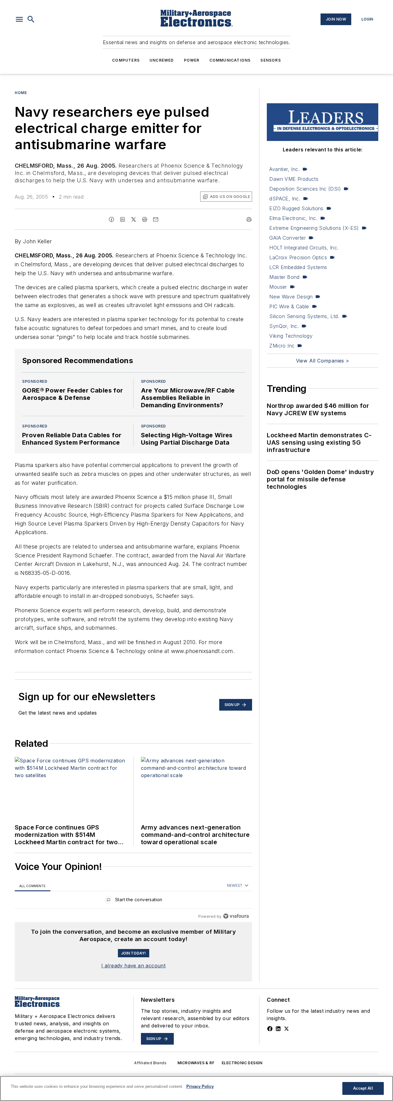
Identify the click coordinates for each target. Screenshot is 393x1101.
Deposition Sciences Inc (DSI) (305, 189)
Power (192, 60)
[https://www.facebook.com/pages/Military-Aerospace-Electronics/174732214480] (270, 1029)
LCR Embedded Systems (298, 267)
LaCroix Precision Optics (298, 257)
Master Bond (284, 277)
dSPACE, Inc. (284, 199)
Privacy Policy (200, 1086)
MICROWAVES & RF (195, 1063)
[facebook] (111, 219)
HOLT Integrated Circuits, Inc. (303, 248)
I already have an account (133, 965)
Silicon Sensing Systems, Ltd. (304, 316)
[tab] (32, 886)
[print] (249, 219)
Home (21, 92)
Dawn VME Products (293, 179)
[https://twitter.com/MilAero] (286, 1029)
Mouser (278, 287)
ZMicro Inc (281, 346)
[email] (156, 219)
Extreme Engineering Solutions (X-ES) (314, 228)
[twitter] (133, 219)
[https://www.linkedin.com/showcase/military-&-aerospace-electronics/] (278, 1029)
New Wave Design (291, 297)
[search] (31, 19)
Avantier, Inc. (284, 169)
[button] (19, 19)
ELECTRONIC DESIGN (242, 1063)
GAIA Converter (287, 238)
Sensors (270, 60)
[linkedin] (122, 219)
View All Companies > (322, 361)
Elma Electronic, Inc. (293, 218)
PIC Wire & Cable (289, 306)
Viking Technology (291, 336)
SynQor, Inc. (284, 326)
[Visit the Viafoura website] (236, 916)
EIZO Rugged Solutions (296, 208)
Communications (230, 60)
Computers (126, 60)
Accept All (363, 1088)
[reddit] (145, 219)
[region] (133, 901)
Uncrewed (162, 60)
